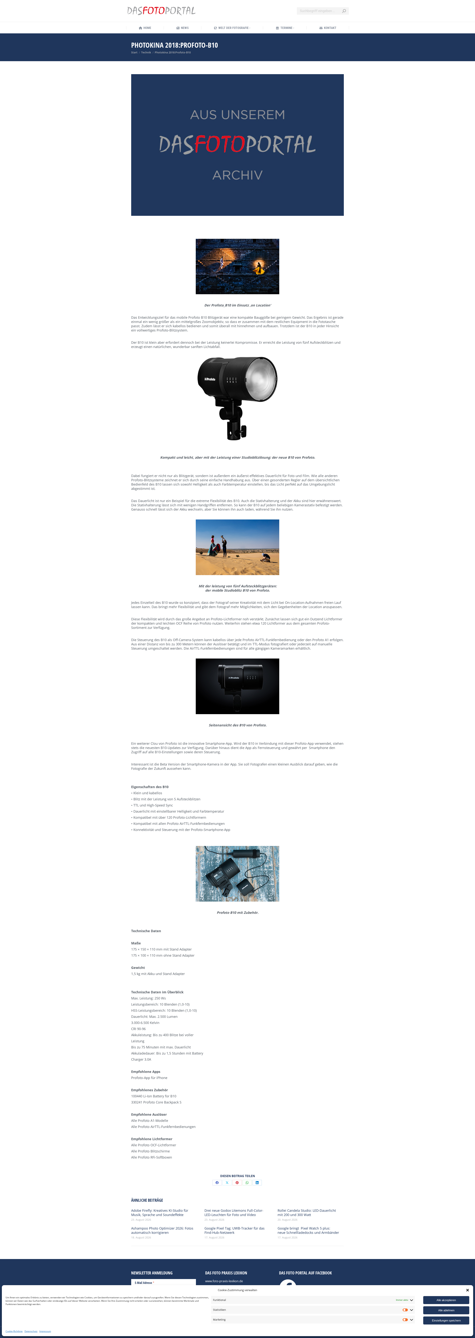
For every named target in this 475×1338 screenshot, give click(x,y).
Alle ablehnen (446, 1310)
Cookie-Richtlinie (14, 1331)
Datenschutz (30, 1331)
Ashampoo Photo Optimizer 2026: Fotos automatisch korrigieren (162, 1230)
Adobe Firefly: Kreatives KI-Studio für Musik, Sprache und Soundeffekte (159, 1212)
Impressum (45, 1331)
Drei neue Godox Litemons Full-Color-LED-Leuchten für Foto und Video (233, 1212)
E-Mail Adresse (144, 1282)
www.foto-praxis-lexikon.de (224, 1281)
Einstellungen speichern (446, 1320)
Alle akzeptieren (446, 1300)
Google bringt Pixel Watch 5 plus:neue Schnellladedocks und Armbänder (308, 1230)
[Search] (344, 11)
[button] (467, 1290)
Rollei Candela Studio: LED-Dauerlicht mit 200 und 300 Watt (307, 1212)
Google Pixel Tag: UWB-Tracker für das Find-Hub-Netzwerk (234, 1230)
